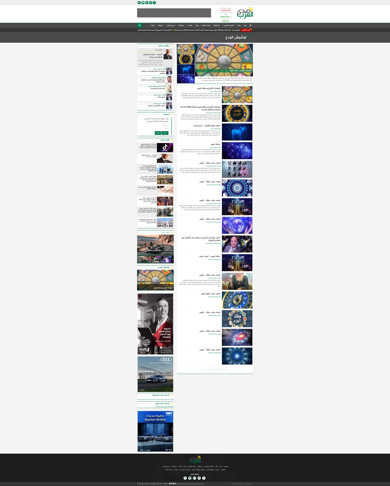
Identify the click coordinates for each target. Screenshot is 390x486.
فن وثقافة (216, 25)
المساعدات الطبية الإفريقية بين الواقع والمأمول (153, 72)
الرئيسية (226, 466)
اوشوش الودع (210, 470)
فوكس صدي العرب (184, 470)
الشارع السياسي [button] (229, 25)
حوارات (217, 470)
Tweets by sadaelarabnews (164, 407)
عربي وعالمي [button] (171, 25)
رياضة (197, 25)
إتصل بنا (233, 484)
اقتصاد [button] (190, 25)
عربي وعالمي (166, 466)
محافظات (181, 25)
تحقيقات (160, 25)
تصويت (165, 133)
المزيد (152, 25)
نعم (165, 126)
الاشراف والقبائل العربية (198, 470)
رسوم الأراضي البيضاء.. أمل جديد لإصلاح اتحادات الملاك (153, 81)
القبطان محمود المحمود (159, 78)
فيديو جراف (168, 470)
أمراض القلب (161, 97)
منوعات (176, 470)
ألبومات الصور (165, 232)
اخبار (245, 25)
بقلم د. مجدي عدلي (160, 69)
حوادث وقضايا (206, 25)
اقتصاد (180, 466)
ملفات (239, 25)
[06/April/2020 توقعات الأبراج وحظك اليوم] (155, 280)
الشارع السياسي (209, 466)
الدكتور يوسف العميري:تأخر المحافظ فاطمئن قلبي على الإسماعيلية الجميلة (182, 30)
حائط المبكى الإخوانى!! (158, 89)
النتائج (158, 133)
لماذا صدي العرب (240, 484)
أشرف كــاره (158, 50)
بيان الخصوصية (249, 484)
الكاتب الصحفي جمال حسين (157, 86)
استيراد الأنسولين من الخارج (156, 106)
